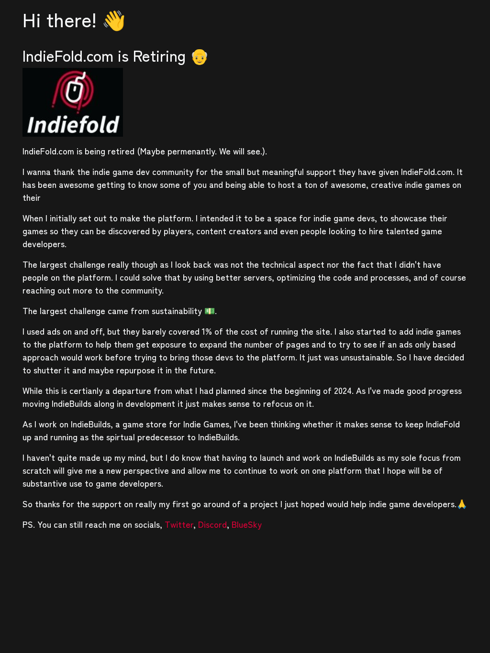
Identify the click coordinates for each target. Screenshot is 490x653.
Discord (212, 524)
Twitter (179, 524)
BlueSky (247, 524)
